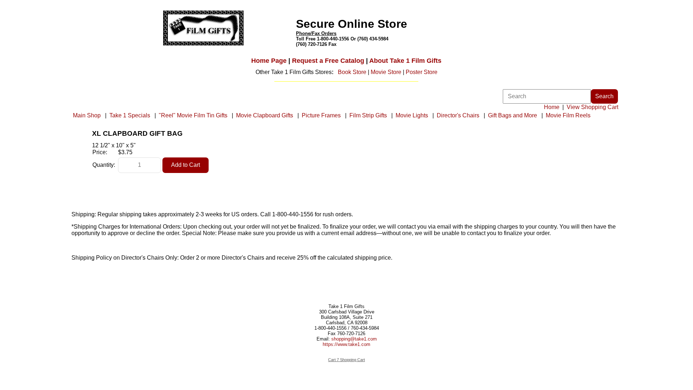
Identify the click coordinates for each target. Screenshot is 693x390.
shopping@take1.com (354, 339)
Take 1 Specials (129, 115)
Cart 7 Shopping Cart (346, 360)
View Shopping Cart (592, 107)
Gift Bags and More (512, 115)
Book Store (352, 72)
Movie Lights (412, 115)
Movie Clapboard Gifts (264, 115)
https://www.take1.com (346, 344)
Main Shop (87, 115)
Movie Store (386, 72)
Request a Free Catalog (328, 60)
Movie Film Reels (568, 115)
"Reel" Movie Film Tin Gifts (193, 115)
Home (551, 107)
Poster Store (421, 72)
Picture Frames (321, 115)
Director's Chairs (458, 115)
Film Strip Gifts (368, 115)
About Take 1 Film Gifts (405, 60)
